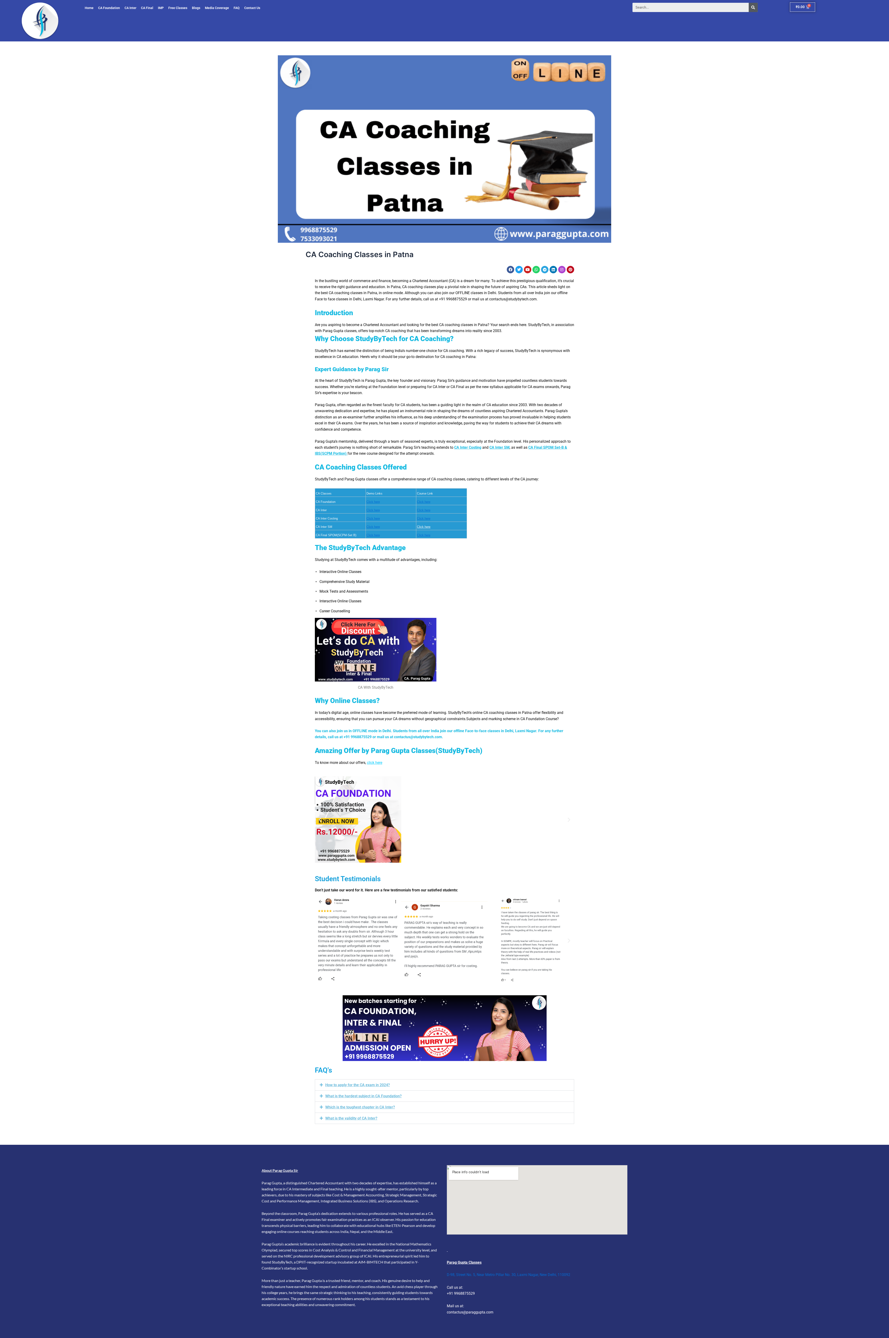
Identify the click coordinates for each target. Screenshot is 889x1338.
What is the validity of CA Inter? (351, 1118)
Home (89, 8)
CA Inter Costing (467, 447)
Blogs (196, 8)
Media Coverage (217, 8)
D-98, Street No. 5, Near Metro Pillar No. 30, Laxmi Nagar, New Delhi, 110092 (508, 1275)
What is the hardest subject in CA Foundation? (363, 1096)
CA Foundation (109, 8)
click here (374, 762)
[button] (320, 819)
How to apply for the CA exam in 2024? (357, 1085)
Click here (373, 502)
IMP (161, 8)
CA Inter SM (499, 447)
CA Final (147, 8)
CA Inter (130, 8)
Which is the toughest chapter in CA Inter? (360, 1107)
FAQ (237, 8)
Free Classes (177, 8)
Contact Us (252, 8)
